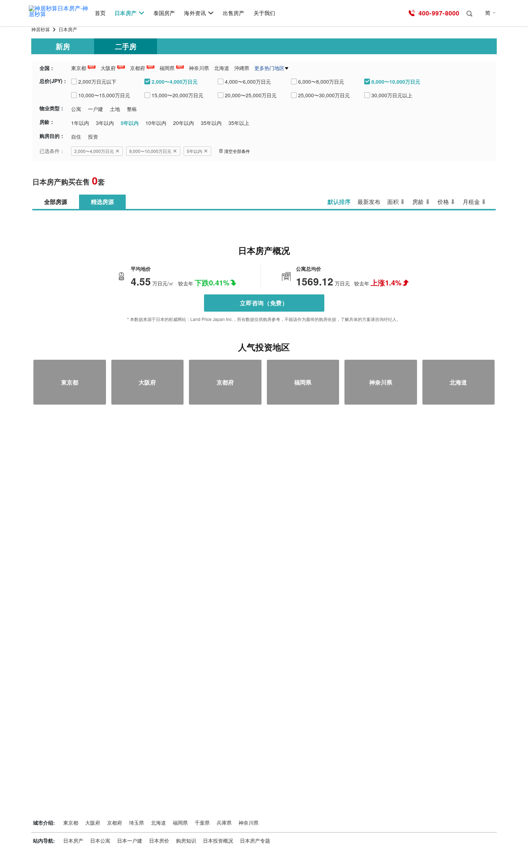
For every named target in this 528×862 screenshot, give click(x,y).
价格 (443, 201)
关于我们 (264, 13)
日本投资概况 (218, 840)
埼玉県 (136, 822)
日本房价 (159, 840)
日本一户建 (129, 840)
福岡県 (167, 68)
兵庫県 (224, 822)
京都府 (137, 68)
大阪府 (108, 68)
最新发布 (368, 201)
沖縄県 (241, 68)
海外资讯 (194, 13)
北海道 (221, 68)
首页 (100, 13)
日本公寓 (100, 840)
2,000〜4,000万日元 (94, 151)
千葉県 (202, 822)
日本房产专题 (255, 840)
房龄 (418, 201)
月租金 (471, 201)
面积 (393, 201)
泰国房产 (164, 13)
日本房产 (125, 13)
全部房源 (55, 201)
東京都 (78, 68)
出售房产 (233, 13)
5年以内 (194, 151)
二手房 (125, 46)
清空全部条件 (237, 151)
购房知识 (186, 840)
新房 (63, 46)
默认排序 (339, 201)
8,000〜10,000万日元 (150, 151)
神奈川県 (199, 68)
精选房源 (102, 201)
